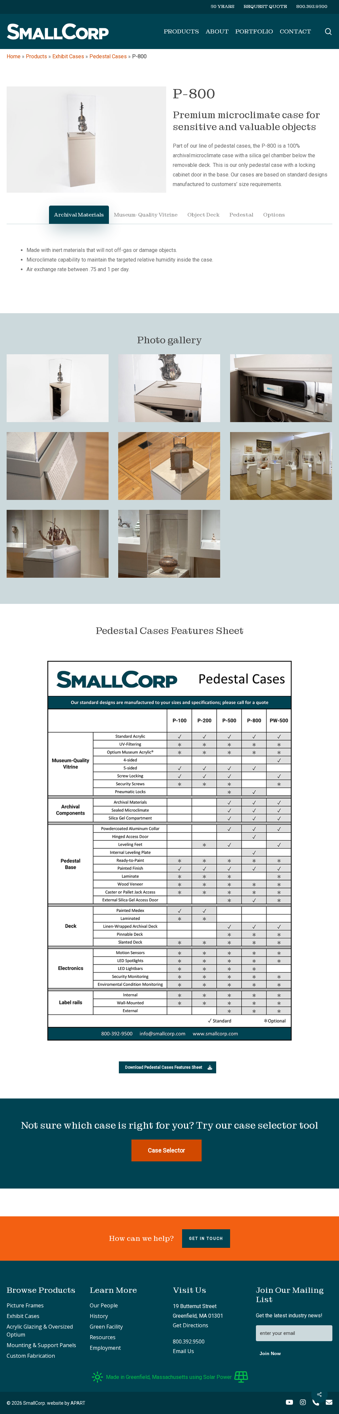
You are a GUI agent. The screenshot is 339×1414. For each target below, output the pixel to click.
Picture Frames (25, 1305)
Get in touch (206, 1238)
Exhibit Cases (68, 56)
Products (36, 56)
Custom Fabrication (31, 1355)
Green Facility (106, 1326)
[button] (167, 1067)
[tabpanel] (169, 259)
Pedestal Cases (108, 56)
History (99, 1316)
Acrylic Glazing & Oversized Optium (40, 1330)
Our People (104, 1305)
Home (14, 56)
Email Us (183, 1351)
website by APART (66, 1403)
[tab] (79, 215)
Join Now (270, 1353)
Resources (103, 1337)
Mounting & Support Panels (41, 1345)
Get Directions (190, 1325)
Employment (105, 1347)
